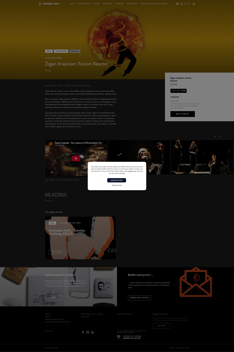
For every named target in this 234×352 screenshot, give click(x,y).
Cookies (130, 171)
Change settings (117, 185)
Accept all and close (117, 180)
